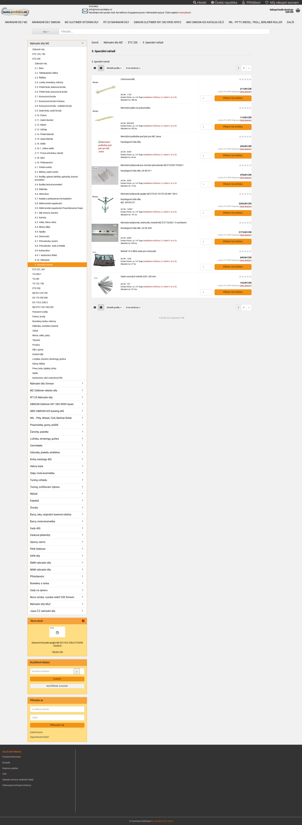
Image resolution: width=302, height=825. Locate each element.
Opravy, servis (37, 542)
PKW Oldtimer (37, 548)
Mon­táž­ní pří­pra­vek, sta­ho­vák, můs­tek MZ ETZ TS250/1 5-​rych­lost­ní (154, 222)
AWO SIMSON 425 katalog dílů (205, 22)
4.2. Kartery (40, 217)
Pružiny (36, 345)
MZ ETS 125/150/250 (42, 307)
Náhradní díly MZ (16, 22)
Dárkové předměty (40, 535)
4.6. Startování (42, 236)
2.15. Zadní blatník (44, 139)
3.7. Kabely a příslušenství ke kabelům (53, 198)
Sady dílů (35, 528)
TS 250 (35, 279)
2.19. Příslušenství (44, 162)
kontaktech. (186, 12)
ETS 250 (36, 288)
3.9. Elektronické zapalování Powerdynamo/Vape (59, 208)
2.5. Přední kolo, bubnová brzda (50, 87)
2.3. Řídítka (40, 77)
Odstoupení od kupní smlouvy (16, 785)
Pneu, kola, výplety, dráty (44, 368)
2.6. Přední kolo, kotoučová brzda (51, 92)
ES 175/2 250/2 (40, 302)
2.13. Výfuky (41, 129)
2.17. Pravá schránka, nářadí (49, 153)
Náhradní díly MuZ (40, 604)
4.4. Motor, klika (42, 227)
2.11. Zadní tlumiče (44, 120)
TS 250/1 (36, 274)
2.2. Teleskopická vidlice (46, 73)
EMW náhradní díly (40, 562)
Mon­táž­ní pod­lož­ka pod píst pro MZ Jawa (141, 136)
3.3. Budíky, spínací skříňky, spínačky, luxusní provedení (56, 178)
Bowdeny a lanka (39, 583)
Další (290, 22)
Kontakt (6, 762)
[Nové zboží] (83, 621)
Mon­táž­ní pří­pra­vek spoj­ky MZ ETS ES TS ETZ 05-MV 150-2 (149, 194)
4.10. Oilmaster (42, 260)
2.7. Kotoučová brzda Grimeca (49, 101)
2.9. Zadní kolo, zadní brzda (48, 110)
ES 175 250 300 (40, 297)
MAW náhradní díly (40, 569)
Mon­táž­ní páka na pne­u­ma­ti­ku (135, 108)
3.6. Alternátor (42, 194)
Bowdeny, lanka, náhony (44, 321)
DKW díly (35, 555)
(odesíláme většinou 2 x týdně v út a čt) (160, 97)
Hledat (201, 2)
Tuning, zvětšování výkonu (45, 487)
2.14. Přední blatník (44, 134)
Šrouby (34, 507)
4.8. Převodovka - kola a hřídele (50, 246)
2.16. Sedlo (40, 143)
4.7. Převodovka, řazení (46, 241)
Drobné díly (37, 354)
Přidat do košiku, (233, 98)
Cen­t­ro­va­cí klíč (128, 79)
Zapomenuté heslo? (39, 737)
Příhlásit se (57, 725)
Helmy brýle (36, 466)
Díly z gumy (37, 349)
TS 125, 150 (38, 283)
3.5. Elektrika (41, 189)
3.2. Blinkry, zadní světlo (46, 172)
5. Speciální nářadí (44, 264)
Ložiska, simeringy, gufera (44, 438)
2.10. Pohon (41, 115)
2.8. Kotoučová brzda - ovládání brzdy (53, 106)
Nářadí (33, 493)
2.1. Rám (39, 68)
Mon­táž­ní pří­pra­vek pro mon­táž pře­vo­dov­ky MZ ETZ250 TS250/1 (152, 165)
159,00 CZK (57, 652)
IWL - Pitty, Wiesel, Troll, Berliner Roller (255, 22)
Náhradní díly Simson (46, 22)
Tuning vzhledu (38, 480)
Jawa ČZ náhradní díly (42, 611)
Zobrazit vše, (38, 49)
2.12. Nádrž (40, 125)
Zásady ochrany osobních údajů (18, 779)
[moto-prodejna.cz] (36, 12)
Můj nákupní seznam (283, 2)
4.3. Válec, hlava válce (45, 222)
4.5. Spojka (40, 231)
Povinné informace (11, 757)
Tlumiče (36, 340)
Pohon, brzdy (38, 316)
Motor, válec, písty (41, 335)
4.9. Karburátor (42, 250)
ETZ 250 (36, 59)
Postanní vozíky (40, 312)
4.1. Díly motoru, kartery (46, 213)
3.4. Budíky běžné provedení (48, 184)
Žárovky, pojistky (39, 431)
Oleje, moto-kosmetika (42, 473)
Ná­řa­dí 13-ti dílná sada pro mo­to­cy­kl (138, 251)
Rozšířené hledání (57, 686)
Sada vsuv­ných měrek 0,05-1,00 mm (138, 276)
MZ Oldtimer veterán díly (82, 22)
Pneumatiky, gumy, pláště (44, 424)
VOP (4, 774)
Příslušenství (37, 576)
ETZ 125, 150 (38, 54)
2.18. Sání (40, 158)
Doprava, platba (10, 768)
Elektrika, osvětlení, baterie (45, 326)
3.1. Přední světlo (43, 167)
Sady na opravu (39, 590)
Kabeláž (34, 500)
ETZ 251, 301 (38, 269)
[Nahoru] (8, 820)
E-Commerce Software (140, 821)
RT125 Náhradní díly (116, 22)
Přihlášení (252, 2)
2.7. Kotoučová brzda (45, 96)
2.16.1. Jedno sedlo (44, 148)
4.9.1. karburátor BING (46, 255)
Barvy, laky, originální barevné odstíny (50, 514)
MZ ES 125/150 (40, 293)
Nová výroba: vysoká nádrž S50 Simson (52, 597)
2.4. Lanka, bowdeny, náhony (49, 82)
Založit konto (36, 732)
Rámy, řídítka (38, 363)
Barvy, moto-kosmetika (42, 521)
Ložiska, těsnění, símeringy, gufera (49, 359)
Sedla (35, 373)
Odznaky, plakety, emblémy (45, 452)
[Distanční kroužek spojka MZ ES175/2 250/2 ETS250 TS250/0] (57, 632)
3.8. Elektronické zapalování (48, 203)
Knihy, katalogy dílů (41, 459)
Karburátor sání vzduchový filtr (47, 378)
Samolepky (36, 445)
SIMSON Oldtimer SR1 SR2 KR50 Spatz (157, 22)
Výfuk (35, 330)
